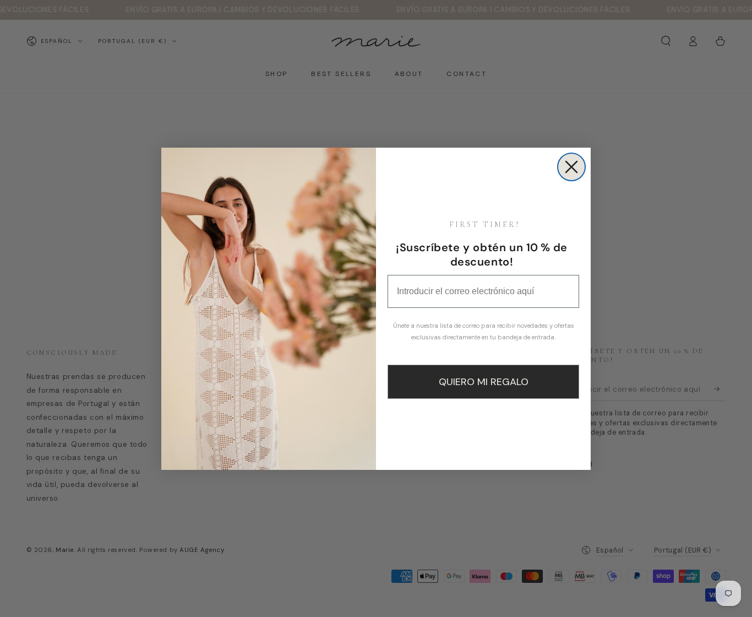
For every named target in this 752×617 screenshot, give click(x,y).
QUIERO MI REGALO (483, 381)
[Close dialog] (571, 167)
